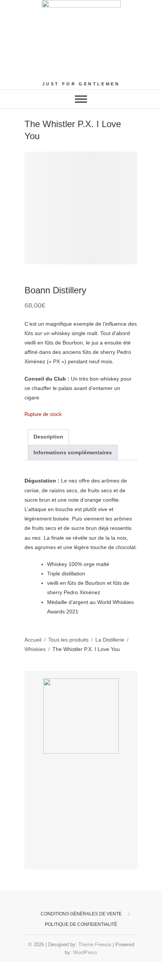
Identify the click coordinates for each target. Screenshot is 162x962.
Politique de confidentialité (81, 924)
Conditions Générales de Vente (81, 913)
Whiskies (35, 649)
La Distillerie (109, 640)
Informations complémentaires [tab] (73, 452)
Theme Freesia (94, 944)
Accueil (32, 640)
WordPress (85, 952)
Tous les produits (68, 640)
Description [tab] (48, 437)
